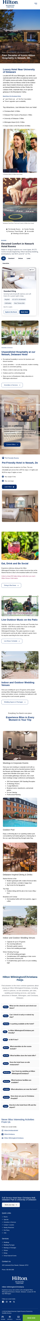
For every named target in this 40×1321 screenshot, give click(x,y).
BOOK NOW (31, 1318)
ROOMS (3, 1319)
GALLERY (18, 1319)
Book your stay (9, 1205)
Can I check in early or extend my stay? (19, 1016)
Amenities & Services (11, 385)
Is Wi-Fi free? (11, 1039)
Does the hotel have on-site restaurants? (17, 1063)
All (3, 258)
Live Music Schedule (10, 641)
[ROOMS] (2, 1317)
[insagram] (7, 1302)
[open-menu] (35, 3)
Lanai (28, 258)
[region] (20, 292)
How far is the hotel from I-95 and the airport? (20, 1106)
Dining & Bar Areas (10, 585)
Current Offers (11, 444)
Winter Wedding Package (11, 952)
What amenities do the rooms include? (17, 1048)
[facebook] (3, 1302)
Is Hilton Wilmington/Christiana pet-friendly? (19, 1032)
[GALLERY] (18, 1317)
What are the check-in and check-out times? (20, 1007)
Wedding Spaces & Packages (13, 702)
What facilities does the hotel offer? (20, 1055)
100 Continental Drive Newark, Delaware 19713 (15, 1265)
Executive (6, 263)
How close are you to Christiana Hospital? (19, 1097)
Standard (11, 258)
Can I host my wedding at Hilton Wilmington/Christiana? (19, 1072)
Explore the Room (11, 312)
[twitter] (14, 1302)
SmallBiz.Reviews (6, 1313)
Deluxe (20, 258)
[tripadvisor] (10, 1302)
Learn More (8, 487)
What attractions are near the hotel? (20, 1089)
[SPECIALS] (10, 1317)
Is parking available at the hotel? (19, 1024)
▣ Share (32, 269)
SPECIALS (9, 1319)
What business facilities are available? (17, 1081)
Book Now (24, 312)
